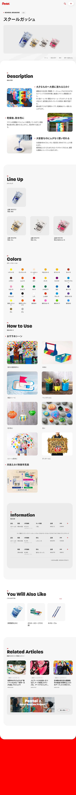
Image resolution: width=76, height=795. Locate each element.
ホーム (46, 57)
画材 (60, 57)
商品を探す (53, 57)
